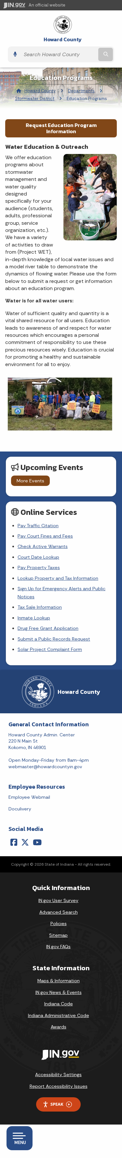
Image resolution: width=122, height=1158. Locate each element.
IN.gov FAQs (58, 946)
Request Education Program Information (61, 128)
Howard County (63, 39)
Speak (56, 1104)
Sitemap (58, 935)
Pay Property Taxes (39, 567)
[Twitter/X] (25, 842)
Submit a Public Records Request (54, 639)
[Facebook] (13, 842)
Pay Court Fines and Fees (45, 536)
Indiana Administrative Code (58, 1015)
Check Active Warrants (43, 546)
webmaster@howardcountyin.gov (45, 766)
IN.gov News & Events (58, 992)
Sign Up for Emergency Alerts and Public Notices (61, 592)
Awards (58, 1027)
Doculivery (19, 808)
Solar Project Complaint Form (50, 649)
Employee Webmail (29, 797)
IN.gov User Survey (58, 900)
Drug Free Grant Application (48, 628)
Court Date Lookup (38, 557)
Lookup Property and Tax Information (58, 578)
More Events (30, 481)
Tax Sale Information (40, 607)
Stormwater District (34, 98)
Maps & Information (58, 981)
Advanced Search (58, 912)
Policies (58, 923)
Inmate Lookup (34, 618)
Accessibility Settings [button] (58, 1074)
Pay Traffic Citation (38, 525)
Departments (81, 91)
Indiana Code (58, 1004)
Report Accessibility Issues (59, 1086)
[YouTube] (37, 842)
